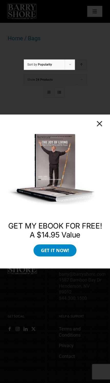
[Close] (99, 124)
